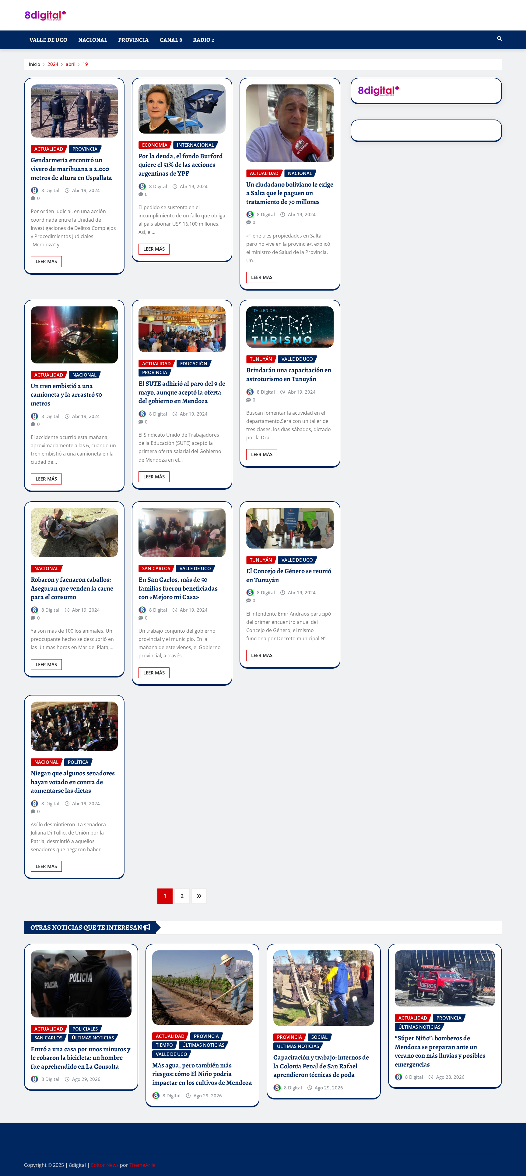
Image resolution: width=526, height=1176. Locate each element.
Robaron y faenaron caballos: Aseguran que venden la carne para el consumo (72, 588)
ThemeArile (142, 1165)
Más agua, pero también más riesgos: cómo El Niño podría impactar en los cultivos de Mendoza (202, 1074)
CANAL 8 (171, 40)
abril (70, 64)
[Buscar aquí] (499, 38)
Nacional (92, 40)
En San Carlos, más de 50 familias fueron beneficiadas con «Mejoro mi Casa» (178, 588)
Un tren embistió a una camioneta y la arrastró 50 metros (66, 394)
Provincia (133, 40)
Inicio (34, 64)
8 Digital (50, 190)
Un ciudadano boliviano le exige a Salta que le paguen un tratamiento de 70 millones (289, 193)
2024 (52, 64)
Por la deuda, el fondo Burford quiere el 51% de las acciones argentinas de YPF (181, 165)
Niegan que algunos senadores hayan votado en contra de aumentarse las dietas (73, 782)
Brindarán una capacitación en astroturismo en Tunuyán (288, 375)
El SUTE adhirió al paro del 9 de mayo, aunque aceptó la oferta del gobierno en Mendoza (182, 392)
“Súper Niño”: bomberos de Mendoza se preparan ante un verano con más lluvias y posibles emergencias (440, 1051)
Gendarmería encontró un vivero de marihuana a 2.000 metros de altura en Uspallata (71, 168)
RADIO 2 (203, 40)
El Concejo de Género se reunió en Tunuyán (288, 575)
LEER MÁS (46, 261)
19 (85, 64)
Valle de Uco (48, 40)
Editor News (105, 1165)
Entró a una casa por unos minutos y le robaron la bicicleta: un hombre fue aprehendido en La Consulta (80, 1058)
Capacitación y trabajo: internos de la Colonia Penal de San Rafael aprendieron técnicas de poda (321, 1066)
